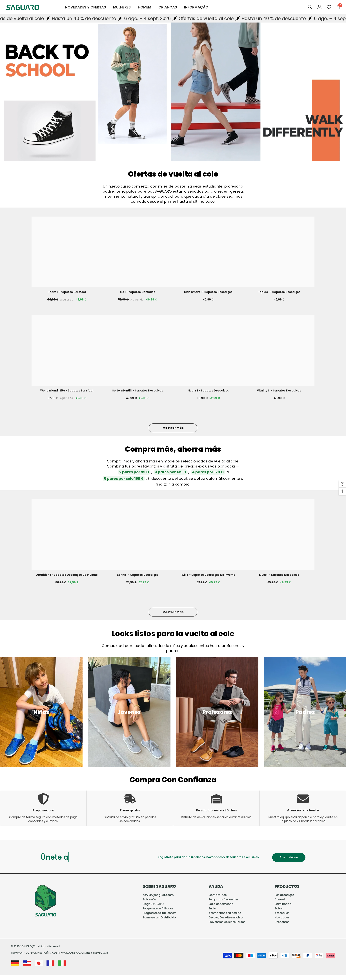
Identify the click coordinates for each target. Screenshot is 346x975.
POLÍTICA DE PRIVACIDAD (57, 952)
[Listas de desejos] (329, 7)
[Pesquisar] (310, 7)
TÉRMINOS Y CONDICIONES (27, 952)
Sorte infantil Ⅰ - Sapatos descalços (137, 390)
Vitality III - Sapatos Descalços (279, 390)
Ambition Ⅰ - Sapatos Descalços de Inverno (67, 575)
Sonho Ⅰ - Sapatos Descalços (137, 575)
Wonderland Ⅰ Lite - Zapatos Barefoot (67, 390)
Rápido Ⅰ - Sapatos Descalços (279, 292)
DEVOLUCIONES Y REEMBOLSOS (90, 952)
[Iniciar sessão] (319, 7)
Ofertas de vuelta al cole (127, 18)
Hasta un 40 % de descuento (195, 18)
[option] (129, 712)
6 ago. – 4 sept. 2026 (68, 18)
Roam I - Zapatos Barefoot (67, 292)
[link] (41, 712)
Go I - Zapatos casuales (137, 292)
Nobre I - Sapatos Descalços (208, 390)
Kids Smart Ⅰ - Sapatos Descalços (208, 292)
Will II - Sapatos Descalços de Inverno (208, 575)
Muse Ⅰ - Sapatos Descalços (279, 575)
